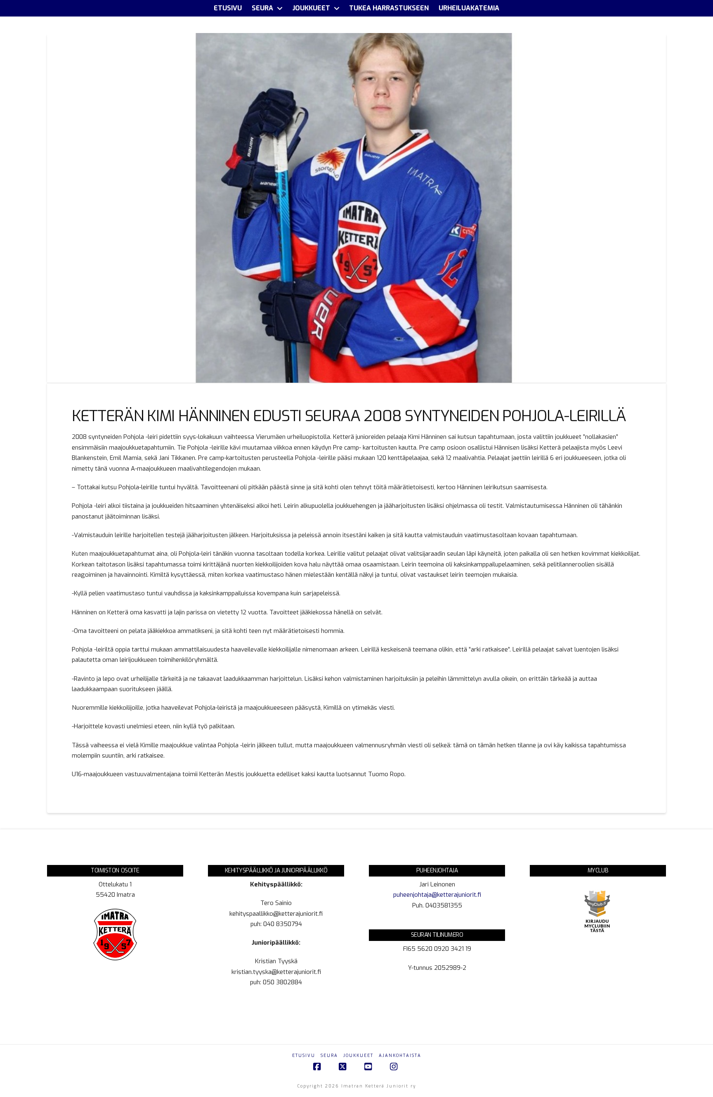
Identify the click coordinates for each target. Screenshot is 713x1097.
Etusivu (303, 1055)
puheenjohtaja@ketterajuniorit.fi (437, 895)
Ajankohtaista (400, 1055)
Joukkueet (358, 1055)
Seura (329, 1055)
